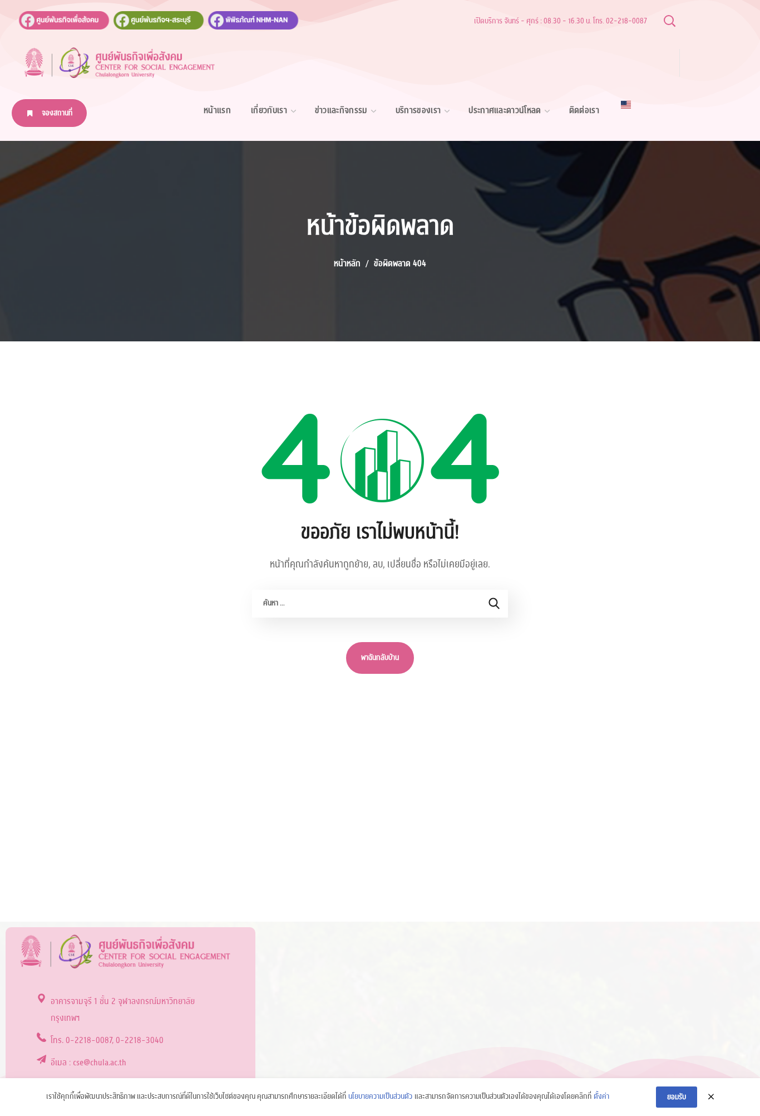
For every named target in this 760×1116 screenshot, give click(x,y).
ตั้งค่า (601, 1096)
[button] (669, 20)
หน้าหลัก (347, 263)
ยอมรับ (676, 1097)
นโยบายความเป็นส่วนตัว (380, 1096)
